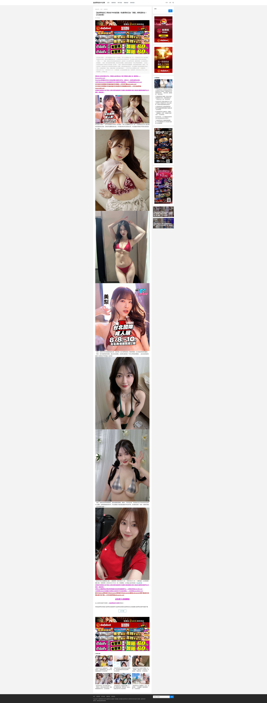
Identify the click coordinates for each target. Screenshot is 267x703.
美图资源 (113, 2)
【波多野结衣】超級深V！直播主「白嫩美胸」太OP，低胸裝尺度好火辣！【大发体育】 (163, 113)
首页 (108, 2)
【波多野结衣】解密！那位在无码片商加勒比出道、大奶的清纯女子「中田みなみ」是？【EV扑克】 (163, 98)
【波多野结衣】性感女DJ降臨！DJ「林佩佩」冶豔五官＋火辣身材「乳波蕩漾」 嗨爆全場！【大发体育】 (140, 669)
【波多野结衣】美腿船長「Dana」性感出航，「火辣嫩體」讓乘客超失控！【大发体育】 (140, 687)
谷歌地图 (121, 698)
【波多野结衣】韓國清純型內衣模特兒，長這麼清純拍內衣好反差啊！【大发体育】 (122, 669)
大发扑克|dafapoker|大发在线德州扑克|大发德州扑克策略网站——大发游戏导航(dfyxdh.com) (118, 82)
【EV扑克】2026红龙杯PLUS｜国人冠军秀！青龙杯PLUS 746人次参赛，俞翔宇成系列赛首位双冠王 (163, 103)
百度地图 (116, 698)
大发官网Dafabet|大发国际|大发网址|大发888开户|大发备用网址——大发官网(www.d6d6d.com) (119, 591)
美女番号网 (139, 583)
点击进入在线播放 (122, 599)
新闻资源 (132, 2)
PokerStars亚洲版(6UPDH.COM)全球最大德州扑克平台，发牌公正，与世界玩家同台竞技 (117, 80)
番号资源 (120, 2)
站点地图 (112, 698)
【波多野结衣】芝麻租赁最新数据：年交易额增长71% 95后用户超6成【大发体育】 (163, 122)
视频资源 (126, 2)
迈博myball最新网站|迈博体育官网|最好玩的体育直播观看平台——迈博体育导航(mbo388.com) (118, 589)
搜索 (155, 8)
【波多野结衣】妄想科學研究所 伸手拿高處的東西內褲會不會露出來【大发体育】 (163, 108)
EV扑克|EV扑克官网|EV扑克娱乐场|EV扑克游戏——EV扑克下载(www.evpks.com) (115, 84)
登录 (167, 2)
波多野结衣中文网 (99, 2)
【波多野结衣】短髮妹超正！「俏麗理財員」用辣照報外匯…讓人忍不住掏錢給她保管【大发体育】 (103, 669)
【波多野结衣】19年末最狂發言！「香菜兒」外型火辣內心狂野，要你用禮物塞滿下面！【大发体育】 (103, 687)
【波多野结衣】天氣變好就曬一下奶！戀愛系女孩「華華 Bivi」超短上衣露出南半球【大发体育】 (122, 687)
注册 (170, 2)
